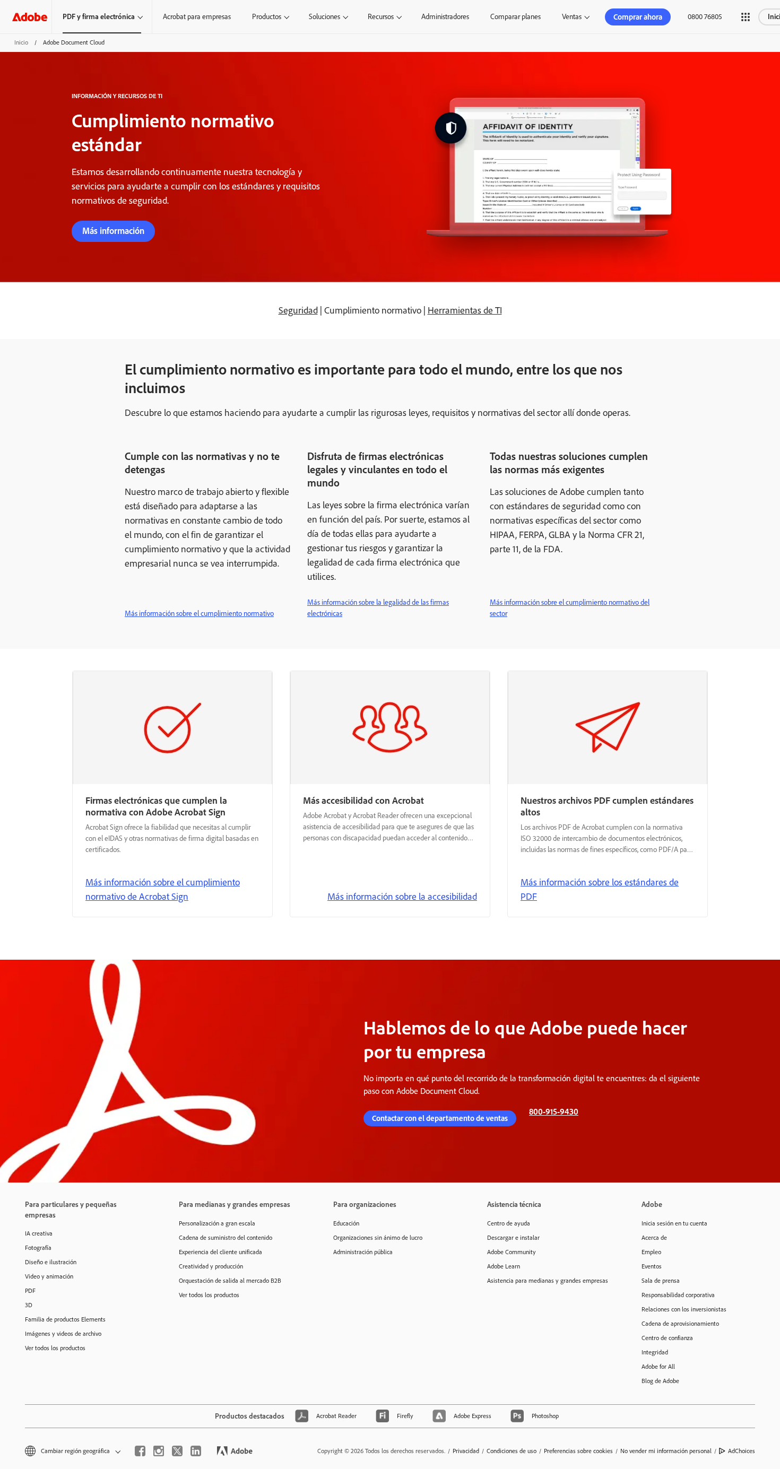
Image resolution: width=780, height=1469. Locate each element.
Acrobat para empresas (197, 16)
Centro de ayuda (508, 1223)
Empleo (651, 1252)
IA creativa (39, 1233)
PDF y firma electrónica (99, 16)
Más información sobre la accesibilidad (402, 896)
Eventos (652, 1266)
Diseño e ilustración (50, 1262)
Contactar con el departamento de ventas (440, 1118)
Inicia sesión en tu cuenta (674, 1223)
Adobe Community (511, 1252)
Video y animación (49, 1276)
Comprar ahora (637, 17)
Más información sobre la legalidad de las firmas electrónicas (378, 608)
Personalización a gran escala (217, 1223)
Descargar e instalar (513, 1237)
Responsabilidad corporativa (678, 1295)
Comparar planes (515, 16)
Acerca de (654, 1237)
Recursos (381, 16)
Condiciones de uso (511, 1451)
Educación (346, 1223)
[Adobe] (29, 16)
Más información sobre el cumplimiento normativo (199, 613)
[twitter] (177, 1451)
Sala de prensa (661, 1280)
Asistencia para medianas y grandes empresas (547, 1280)
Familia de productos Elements (65, 1319)
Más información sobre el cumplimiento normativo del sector (569, 608)
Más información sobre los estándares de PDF (600, 889)
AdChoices (741, 1451)
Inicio (21, 42)
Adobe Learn (503, 1266)
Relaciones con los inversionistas (684, 1309)
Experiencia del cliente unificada (220, 1252)
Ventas (572, 16)
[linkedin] (195, 1451)
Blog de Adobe (660, 1381)
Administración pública (363, 1252)
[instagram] (158, 1451)
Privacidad (466, 1451)
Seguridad (298, 310)
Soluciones (324, 16)
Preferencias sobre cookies (578, 1451)
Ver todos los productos (55, 1348)
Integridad (655, 1352)
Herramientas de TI (465, 310)
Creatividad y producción (211, 1266)
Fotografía (38, 1247)
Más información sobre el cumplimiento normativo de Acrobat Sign (162, 889)
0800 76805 (705, 16)
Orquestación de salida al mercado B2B (230, 1280)
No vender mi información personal (666, 1451)
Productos (266, 16)
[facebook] (140, 1451)
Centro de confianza (667, 1338)
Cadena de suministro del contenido (225, 1237)
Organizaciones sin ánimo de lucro (377, 1237)
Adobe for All (658, 1366)
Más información (113, 230)
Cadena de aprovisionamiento (680, 1323)
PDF (30, 1290)
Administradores (445, 16)
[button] (745, 16)
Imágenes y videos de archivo (63, 1333)
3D (28, 1305)
